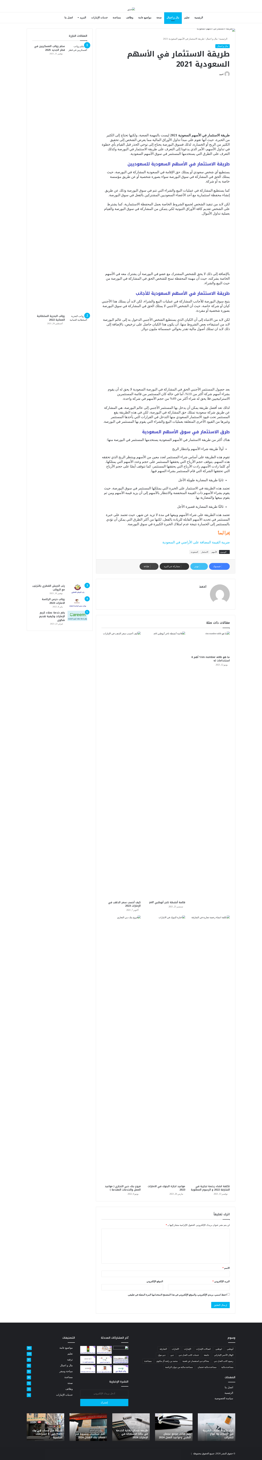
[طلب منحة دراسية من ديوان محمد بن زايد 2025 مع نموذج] (104, 1369)
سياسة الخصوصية (224, 1398)
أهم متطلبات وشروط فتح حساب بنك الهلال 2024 (90, 1435)
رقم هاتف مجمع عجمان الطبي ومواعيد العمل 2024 (175, 1435)
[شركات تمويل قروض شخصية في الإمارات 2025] (104, 1350)
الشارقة (163, 1349)
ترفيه (70, 1359)
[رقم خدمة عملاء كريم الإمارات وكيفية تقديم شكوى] (77, 616)
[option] (216, 1427)
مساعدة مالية (227, 1367)
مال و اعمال (173, 17)
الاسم (226, 1268)
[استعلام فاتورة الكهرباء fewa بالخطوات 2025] (87, 1360)
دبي (172, 1355)
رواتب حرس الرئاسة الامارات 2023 (53, 601)
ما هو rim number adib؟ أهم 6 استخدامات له (210, 659)
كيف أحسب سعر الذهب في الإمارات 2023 (124, 904)
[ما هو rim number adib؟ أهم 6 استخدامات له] (210, 643)
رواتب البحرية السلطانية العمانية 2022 (51, 318)
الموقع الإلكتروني (155, 1281)
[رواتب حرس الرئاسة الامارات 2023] (77, 602)
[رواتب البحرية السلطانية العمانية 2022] (77, 448)
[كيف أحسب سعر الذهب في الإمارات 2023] (121, 765)
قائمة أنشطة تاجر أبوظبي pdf (167, 902)
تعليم (186, 17)
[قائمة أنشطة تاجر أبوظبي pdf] (165, 765)
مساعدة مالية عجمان (207, 1367)
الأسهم (214, 552)
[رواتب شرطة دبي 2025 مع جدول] (120, 1369)
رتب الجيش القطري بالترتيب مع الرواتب (48, 588)
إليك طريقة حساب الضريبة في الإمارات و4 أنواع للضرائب (218, 1434)
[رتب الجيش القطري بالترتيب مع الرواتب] (77, 589)
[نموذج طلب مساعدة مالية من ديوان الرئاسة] (87, 1369)
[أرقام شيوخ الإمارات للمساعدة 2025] (120, 1360)
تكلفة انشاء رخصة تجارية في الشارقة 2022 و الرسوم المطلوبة (210, 1188)
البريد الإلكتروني (221, 1281)
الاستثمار (204, 552)
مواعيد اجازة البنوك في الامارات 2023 (166, 1188)
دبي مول (161, 1355)
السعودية (194, 552)
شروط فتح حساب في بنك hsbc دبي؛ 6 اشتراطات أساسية (47, 1434)
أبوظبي (230, 1349)
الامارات (175, 1349)
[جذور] (131, 9)
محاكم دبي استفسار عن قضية (196, 1361)
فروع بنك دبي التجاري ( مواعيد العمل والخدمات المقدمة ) (123, 1188)
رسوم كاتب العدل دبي (223, 1361)
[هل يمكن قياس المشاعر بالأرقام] (120, 1350)
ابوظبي (218, 1349)
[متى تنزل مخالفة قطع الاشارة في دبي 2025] (87, 1350)
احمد (221, 74)
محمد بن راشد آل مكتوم (167, 1361)
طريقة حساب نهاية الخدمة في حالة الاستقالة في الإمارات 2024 (132, 1434)
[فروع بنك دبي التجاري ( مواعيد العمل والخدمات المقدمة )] (121, 1049)
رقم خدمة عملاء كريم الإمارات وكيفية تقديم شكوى (52, 616)
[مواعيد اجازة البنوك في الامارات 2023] (165, 1049)
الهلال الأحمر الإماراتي (223, 1355)
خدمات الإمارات (99, 17)
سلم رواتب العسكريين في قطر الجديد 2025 (49, 48)
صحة (159, 17)
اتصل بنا (69, 17)
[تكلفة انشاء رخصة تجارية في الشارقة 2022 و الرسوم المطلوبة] (210, 1049)
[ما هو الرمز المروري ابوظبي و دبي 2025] (104, 1360)
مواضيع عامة (144, 17)
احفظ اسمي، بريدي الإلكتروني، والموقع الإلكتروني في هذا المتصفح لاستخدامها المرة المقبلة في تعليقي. (177, 1294)
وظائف (129, 17)
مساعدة (117, 17)
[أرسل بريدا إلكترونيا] (218, 74)
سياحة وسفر (66, 1371)
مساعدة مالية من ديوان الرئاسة (179, 1367)
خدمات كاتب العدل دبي (189, 1355)
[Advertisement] (165, 107)
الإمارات (187, 1349)
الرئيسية (198, 17)
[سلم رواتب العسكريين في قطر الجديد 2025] (77, 178)
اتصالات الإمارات (203, 1349)
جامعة (206, 1355)
